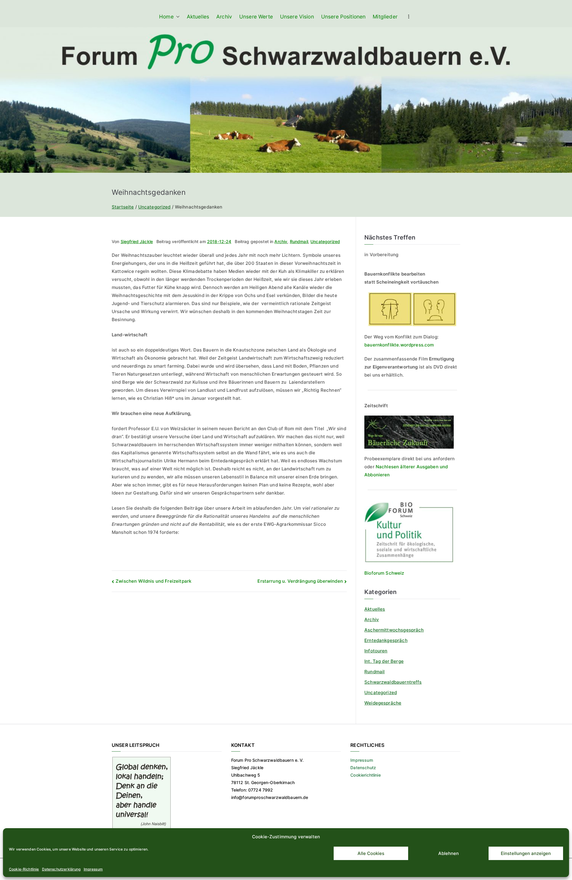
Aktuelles (198, 16)
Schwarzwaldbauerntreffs (393, 682)
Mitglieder (385, 16)
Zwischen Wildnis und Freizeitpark (153, 581)
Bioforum (374, 573)
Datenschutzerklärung (61, 869)
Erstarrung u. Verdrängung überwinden (300, 581)
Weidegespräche (382, 703)
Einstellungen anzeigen (526, 853)
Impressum (93, 869)
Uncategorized (325, 241)
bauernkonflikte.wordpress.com (399, 345)
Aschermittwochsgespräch (394, 630)
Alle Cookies (371, 853)
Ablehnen (448, 853)
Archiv (224, 16)
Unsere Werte (256, 16)
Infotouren (376, 651)
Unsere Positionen (343, 16)
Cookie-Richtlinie (24, 869)
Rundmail (299, 241)
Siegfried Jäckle (137, 241)
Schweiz (394, 573)
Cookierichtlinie (365, 775)
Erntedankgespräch (386, 640)
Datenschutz (363, 767)
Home (166, 16)
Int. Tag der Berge (384, 661)
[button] (177, 16)
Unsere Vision (297, 16)
